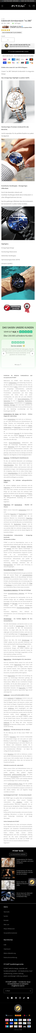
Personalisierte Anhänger (23, 607)
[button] (5, 30)
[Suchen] (30, 6)
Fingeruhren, (21, 401)
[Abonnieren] (30, 991)
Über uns (6, 924)
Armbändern (28, 403)
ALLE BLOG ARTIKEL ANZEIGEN (18, 854)
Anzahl (3, 36)
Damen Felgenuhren (21, 495)
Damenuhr (21, 435)
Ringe (18, 546)
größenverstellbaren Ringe (15, 783)
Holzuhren (18, 802)
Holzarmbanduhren (9, 403)
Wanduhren (13, 736)
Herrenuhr (16, 433)
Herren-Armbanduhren (24, 399)
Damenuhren (7, 401)
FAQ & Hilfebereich (9, 929)
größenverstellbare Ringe (19, 774)
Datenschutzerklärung (10, 957)
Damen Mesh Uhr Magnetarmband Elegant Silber (24, 883)
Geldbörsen (19, 698)
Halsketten (6, 405)
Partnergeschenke (8, 564)
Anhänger (8, 548)
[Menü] (2, 6)
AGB (5, 945)
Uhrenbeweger (24, 634)
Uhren (16, 386)
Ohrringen (12, 405)
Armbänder (13, 546)
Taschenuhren (28, 401)
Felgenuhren (7, 487)
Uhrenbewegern (20, 626)
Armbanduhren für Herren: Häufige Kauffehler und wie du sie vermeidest (25, 872)
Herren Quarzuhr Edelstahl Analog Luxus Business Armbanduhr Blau (25, 894)
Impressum (7, 949)
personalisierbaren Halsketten (16, 593)
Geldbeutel (11, 698)
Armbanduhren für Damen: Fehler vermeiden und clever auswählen (25, 861)
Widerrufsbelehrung (10, 953)
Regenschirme (18, 664)
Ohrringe (23, 546)
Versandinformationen (10, 933)
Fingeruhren (13, 514)
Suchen (6, 916)
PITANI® (20, 1029)
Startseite (7, 912)
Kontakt (6, 920)
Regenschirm (22, 688)
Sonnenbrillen (7, 774)
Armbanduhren (13, 382)
